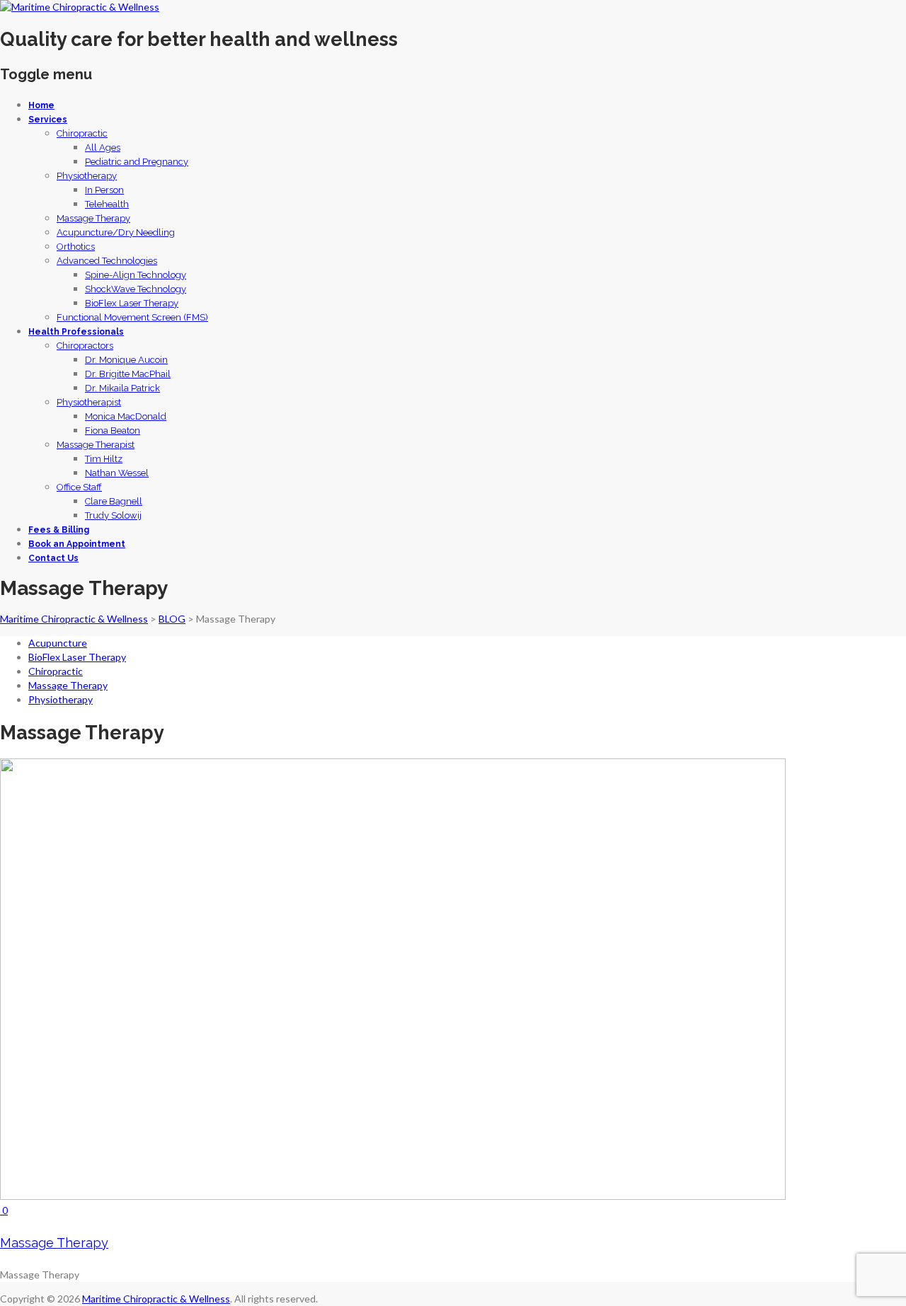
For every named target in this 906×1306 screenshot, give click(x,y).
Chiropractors (85, 345)
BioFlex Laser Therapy (131, 303)
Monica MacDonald (125, 416)
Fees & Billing (58, 530)
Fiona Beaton (112, 430)
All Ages (102, 147)
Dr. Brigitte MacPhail (128, 374)
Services (47, 120)
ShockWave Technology (135, 289)
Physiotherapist (89, 402)
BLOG (172, 619)
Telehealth (107, 204)
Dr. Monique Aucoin (126, 359)
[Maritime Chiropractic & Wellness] (79, 7)
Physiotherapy (87, 176)
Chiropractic (82, 133)
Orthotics (76, 246)
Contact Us (53, 558)
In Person (104, 190)
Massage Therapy (93, 218)
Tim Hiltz (103, 458)
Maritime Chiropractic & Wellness (74, 619)
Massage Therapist (95, 444)
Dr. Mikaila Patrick (122, 388)
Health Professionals (76, 332)
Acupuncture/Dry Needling (116, 232)
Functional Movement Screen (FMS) (132, 317)
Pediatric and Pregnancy (136, 161)
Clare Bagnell (113, 501)
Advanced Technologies (107, 260)
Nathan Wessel (117, 473)
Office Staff (79, 487)
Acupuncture (57, 643)
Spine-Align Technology (135, 275)
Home (41, 105)
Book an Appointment (76, 544)
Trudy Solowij (113, 515)
